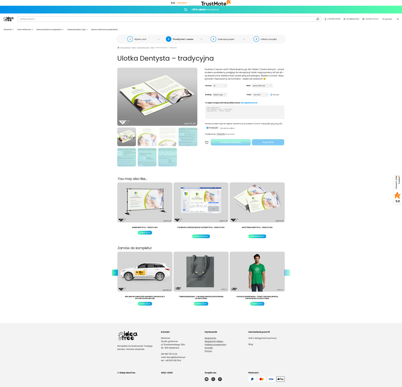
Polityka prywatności (215, 344)
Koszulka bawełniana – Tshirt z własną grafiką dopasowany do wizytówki (257, 297)
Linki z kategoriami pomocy (262, 338)
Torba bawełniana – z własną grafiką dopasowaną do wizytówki (201, 297)
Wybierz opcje (144, 233)
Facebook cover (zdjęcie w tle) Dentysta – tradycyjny (200, 227)
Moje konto (210, 338)
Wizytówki (8, 29)
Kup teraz (268, 142)
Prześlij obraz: (210, 134)
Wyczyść (276, 95)
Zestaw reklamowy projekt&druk (104, 29)
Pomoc (208, 351)
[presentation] (115, 273)
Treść (248, 94)
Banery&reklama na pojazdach (49, 29)
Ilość (248, 85)
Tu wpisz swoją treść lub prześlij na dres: (231, 103)
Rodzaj (208, 94)
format (208, 85)
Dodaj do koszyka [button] (201, 236)
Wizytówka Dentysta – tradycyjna (257, 227)
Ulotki (152, 48)
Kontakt (209, 347)
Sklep (134, 48)
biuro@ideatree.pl (353, 19)
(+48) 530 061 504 (333, 19)
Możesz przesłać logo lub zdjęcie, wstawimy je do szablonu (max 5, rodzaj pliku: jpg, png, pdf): (243, 123)
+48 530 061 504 (173, 360)
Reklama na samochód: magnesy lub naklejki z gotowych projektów (145, 297)
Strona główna (125, 48)
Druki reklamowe (24, 29)
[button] (207, 142)
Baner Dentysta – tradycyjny (145, 227)
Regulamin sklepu (214, 341)
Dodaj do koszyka (231, 142)
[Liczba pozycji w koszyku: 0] (398, 19)
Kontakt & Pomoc (372, 19)
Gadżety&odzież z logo (76, 29)
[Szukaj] (318, 19)
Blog (250, 344)
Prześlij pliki (213, 128)
